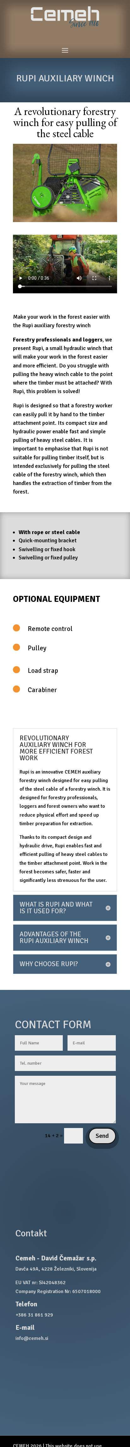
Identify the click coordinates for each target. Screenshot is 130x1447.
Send (102, 1136)
